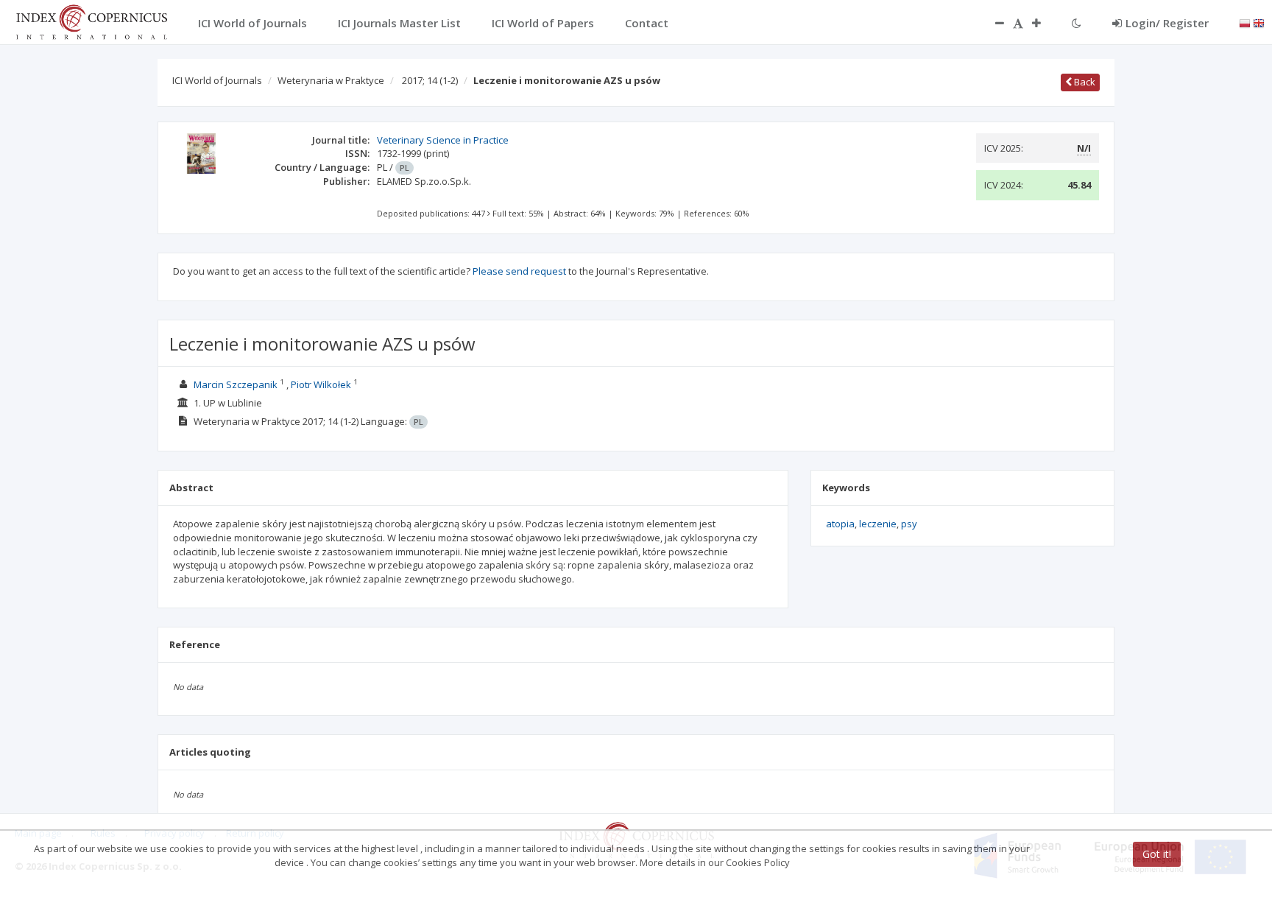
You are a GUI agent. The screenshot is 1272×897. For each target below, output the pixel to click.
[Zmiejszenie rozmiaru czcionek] (992, 23)
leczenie (878, 523)
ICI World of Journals (217, 80)
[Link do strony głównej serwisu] (91, 20)
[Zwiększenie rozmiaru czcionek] (1043, 23)
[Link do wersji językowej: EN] (1259, 22)
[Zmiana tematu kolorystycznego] (1076, 23)
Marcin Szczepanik (236, 384)
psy (909, 523)
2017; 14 (430, 80)
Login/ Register (1167, 22)
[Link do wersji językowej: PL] (1245, 22)
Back (1083, 81)
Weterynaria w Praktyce (331, 80)
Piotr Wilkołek (321, 384)
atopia (840, 523)
